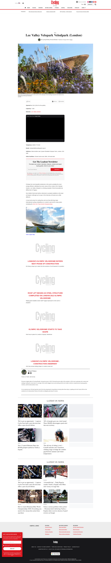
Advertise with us (43, 549)
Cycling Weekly (46, 39)
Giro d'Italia (47, 529)
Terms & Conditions (11, 554)
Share (29, 101)
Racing (34, 7)
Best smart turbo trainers (64, 531)
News (28, 7)
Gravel (63, 7)
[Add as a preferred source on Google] (55, 553)
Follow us (55, 101)
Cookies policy (76, 546)
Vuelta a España (49, 531)
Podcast (77, 7)
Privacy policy (67, 546)
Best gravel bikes (63, 529)
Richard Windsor (54, 39)
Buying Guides (48, 7)
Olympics (47, 534)
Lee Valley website (36, 111)
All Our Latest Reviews (78, 527)
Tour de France (48, 527)
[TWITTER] (29, 373)
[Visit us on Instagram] (88, 2)
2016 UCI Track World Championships (42, 204)
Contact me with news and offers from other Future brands (12, 545)
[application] (45, 128)
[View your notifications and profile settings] (23, 3)
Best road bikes (62, 527)
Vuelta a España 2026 (50, 11)
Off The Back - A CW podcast (66, 11)
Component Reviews (78, 531)
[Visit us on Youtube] (93, 2)
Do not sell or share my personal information (61, 549)
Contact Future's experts (43, 546)
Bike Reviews (76, 529)
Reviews (41, 7)
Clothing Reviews (77, 534)
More (83, 7)
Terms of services (42, 173)
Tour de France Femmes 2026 (82, 11)
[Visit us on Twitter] (90, 2)
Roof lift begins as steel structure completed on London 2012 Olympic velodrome (45, 295)
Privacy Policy (16, 553)
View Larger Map (30, 234)
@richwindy (32, 376)
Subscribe (90, 4)
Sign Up (12, 548)
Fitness (57, 7)
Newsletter (62, 101)
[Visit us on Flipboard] (95, 2)
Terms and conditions (57, 546)
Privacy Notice (30, 174)
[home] (25, 7)
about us (33, 546)
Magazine (69, 7)
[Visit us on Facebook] (92, 2)
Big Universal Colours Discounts (35, 11)
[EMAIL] (31, 373)
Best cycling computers (64, 534)
